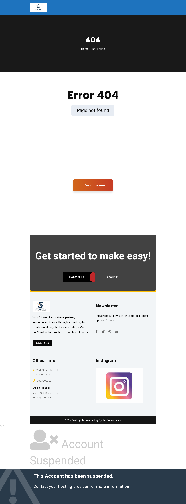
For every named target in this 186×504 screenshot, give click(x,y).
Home (85, 49)
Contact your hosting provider (60, 486)
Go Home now (95, 185)
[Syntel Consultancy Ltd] (38, 7)
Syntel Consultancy (110, 420)
